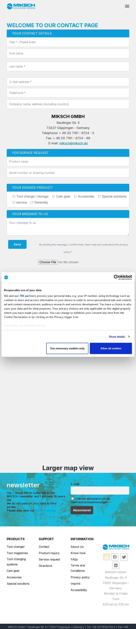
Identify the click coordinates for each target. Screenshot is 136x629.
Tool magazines (17, 553)
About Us (77, 546)
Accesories (14, 577)
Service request (49, 559)
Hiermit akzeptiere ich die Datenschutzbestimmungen (90, 500)
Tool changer (16, 546)
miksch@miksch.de (73, 143)
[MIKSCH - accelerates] (21, 6)
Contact (44, 546)
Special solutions (18, 583)
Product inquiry (49, 553)
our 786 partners (25, 295)
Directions (45, 566)
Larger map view (68, 468)
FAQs (74, 559)
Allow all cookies (110, 348)
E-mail (75, 484)
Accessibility (79, 590)
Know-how (78, 553)
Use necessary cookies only (67, 348)
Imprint (75, 583)
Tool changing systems (16, 561)
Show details (117, 336)
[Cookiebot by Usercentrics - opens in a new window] (116, 277)
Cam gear (13, 570)
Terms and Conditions (78, 568)
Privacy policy (45, 510)
